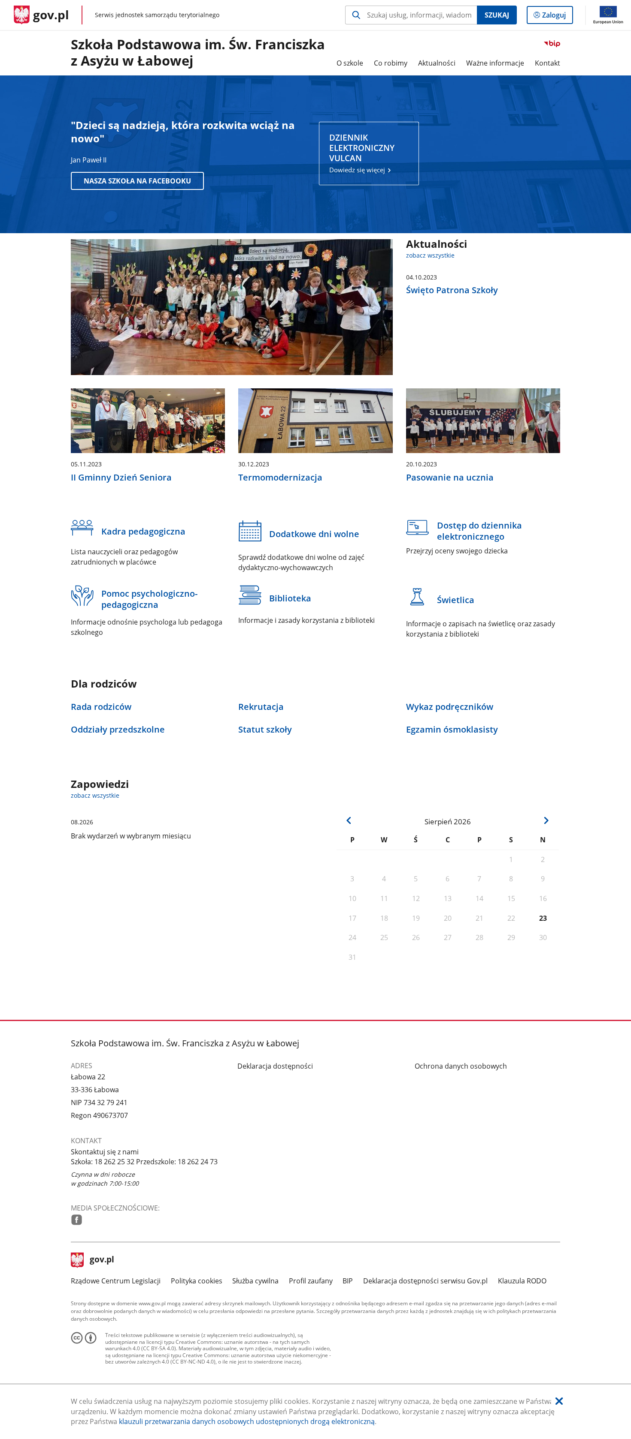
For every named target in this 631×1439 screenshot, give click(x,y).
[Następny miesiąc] (546, 820)
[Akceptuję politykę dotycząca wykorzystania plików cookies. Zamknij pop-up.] (559, 1401)
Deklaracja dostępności (275, 1066)
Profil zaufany (311, 1281)
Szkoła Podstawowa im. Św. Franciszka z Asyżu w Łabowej (198, 52)
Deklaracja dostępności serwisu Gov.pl (425, 1281)
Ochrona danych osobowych (461, 1066)
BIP (348, 1281)
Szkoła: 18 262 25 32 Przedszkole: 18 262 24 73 (144, 1161)
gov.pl (101, 1260)
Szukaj (497, 15)
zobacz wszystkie (430, 255)
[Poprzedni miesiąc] (349, 820)
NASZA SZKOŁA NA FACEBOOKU (137, 181)
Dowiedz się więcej (361, 153)
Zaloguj (557, 17)
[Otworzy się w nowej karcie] (76, 1220)
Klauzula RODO (522, 1281)
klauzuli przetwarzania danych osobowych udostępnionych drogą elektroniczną (247, 1421)
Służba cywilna (255, 1281)
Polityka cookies (196, 1281)
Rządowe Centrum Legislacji (116, 1281)
